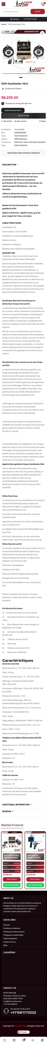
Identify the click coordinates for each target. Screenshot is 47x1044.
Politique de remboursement (14, 932)
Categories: (6, 142)
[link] (20, 836)
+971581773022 (23, 1013)
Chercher (6, 925)
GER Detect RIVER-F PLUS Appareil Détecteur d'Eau (34, 856)
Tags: (3, 145)
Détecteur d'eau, (21, 142)
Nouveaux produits (37, 142)
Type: (3, 136)
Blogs (5, 945)
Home (3, 24)
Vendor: (4, 139)
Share (43, 121)
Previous (4, 860)
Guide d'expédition (10, 939)
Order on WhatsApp (13, 110)
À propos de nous (9, 942)
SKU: (3, 133)
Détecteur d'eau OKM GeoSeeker (11, 856)
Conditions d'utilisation (11, 928)
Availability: (6, 130)
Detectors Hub (20, 1026)
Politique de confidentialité (13, 935)
